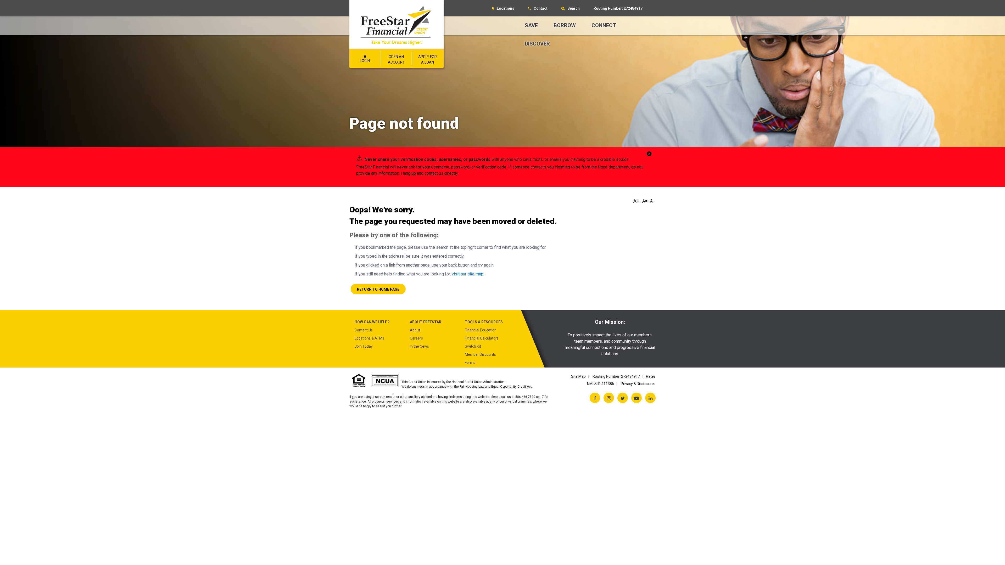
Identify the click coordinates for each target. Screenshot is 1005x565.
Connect (603, 25)
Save (531, 25)
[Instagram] (609, 398)
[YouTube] (636, 398)
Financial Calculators (482, 338)
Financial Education (480, 330)
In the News (419, 346)
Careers (416, 338)
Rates (651, 376)
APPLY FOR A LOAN (427, 59)
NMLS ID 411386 (600, 384)
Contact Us (364, 330)
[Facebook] (595, 398)
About (415, 330)
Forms (470, 362)
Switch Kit (473, 346)
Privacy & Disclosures (638, 384)
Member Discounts (480, 354)
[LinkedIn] (650, 398)
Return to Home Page (378, 289)
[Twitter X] (622, 398)
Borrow (565, 25)
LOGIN (365, 61)
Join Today (364, 346)
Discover (537, 44)
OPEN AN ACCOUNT (396, 59)
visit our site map (467, 274)
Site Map (578, 376)
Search (573, 8)
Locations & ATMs (369, 338)
